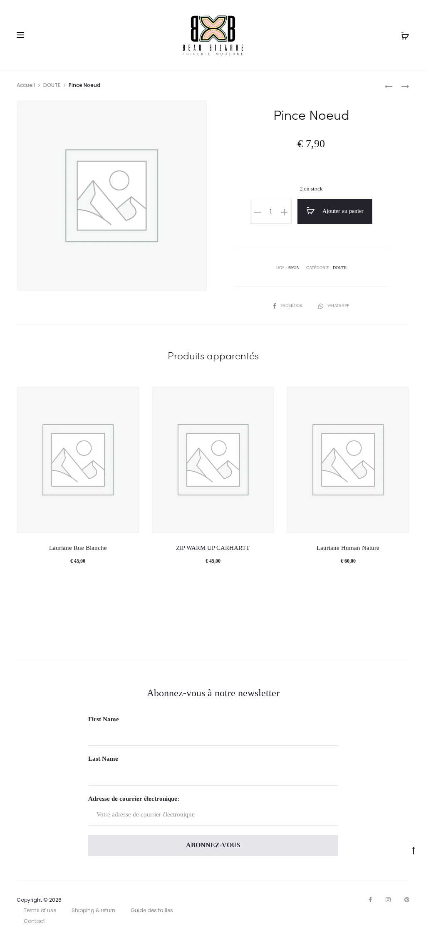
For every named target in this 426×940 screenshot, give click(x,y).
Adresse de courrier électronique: (133, 798)
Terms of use (40, 910)
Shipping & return (93, 910)
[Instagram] (388, 900)
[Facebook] (370, 900)
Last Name (103, 758)
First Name (103, 719)
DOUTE (51, 85)
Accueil (26, 85)
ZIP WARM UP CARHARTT (213, 547)
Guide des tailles (152, 910)
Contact (34, 921)
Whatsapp (338, 305)
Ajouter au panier (342, 211)
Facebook (292, 305)
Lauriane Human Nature (348, 547)
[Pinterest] (406, 900)
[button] (257, 212)
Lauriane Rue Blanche (78, 547)
